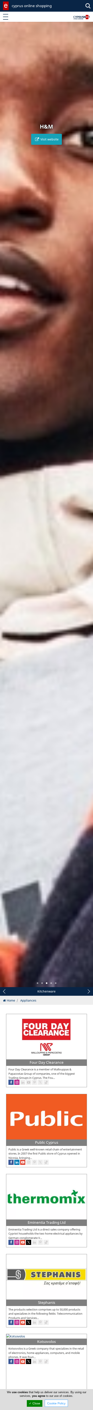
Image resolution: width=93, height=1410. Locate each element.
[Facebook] (11, 1242)
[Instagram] (16, 1242)
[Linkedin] (34, 1242)
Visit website (49, 139)
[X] (28, 1242)
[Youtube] (22, 1242)
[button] (37, 983)
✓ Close (34, 1403)
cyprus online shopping (32, 5)
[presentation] (7, 507)
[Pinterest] (40, 1242)
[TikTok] (46, 1242)
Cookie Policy (56, 1403)
